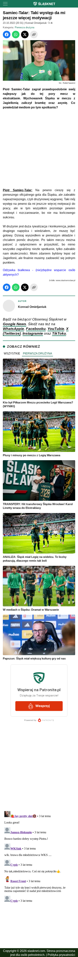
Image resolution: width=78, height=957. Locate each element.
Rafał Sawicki (69, 83)
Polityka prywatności (61, 954)
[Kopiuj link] (34, 34)
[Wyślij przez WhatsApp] (16, 34)
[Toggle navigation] (5, 4)
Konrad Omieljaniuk (36, 22)
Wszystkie (12, 353)
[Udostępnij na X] (25, 34)
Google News (14, 324)
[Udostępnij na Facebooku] (6, 34)
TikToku (59, 333)
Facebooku (36, 329)
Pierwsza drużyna (24, 27)
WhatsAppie (13, 329)
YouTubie (56, 329)
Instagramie (33, 333)
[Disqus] (39, 857)
